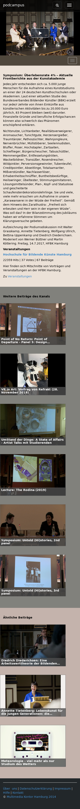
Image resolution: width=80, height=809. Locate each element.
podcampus (13, 5)
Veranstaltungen (20, 276)
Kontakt (18, 792)
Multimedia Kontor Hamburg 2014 (31, 797)
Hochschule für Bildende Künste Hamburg (37, 254)
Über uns (10, 788)
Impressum (63, 788)
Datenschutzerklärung (36, 788)
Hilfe (6, 792)
